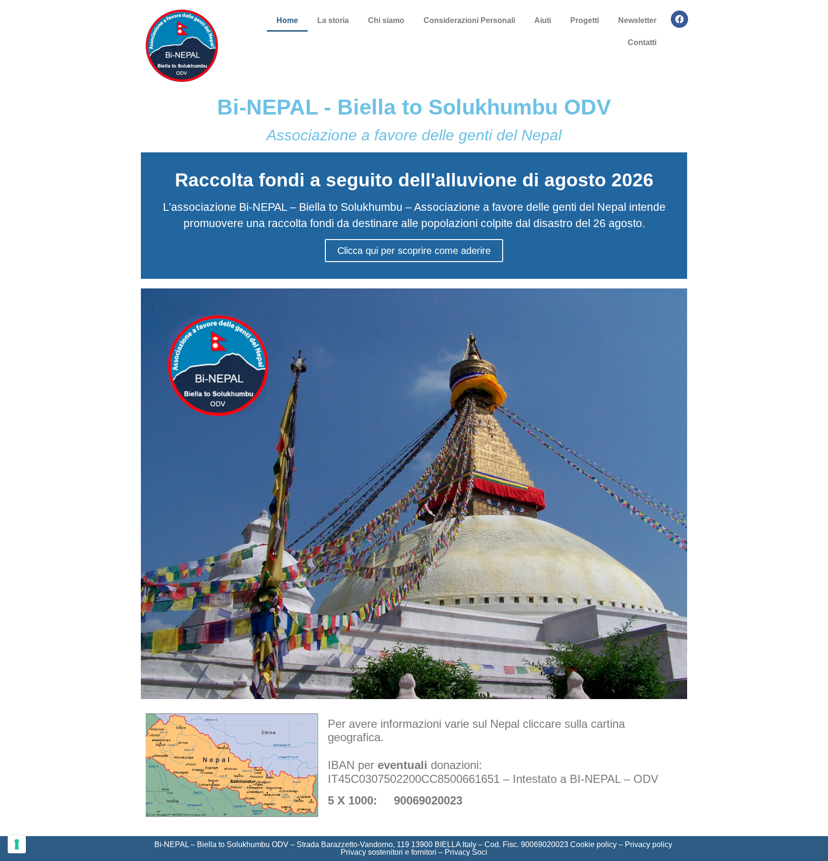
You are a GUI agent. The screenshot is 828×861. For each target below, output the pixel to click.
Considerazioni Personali (469, 20)
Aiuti (542, 20)
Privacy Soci (466, 852)
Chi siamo (386, 20)
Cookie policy (593, 844)
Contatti (642, 42)
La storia (333, 20)
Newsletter (637, 20)
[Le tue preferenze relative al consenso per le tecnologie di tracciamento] (17, 844)
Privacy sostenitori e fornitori (389, 852)
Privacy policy (648, 844)
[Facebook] (679, 19)
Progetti (584, 20)
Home (287, 20)
